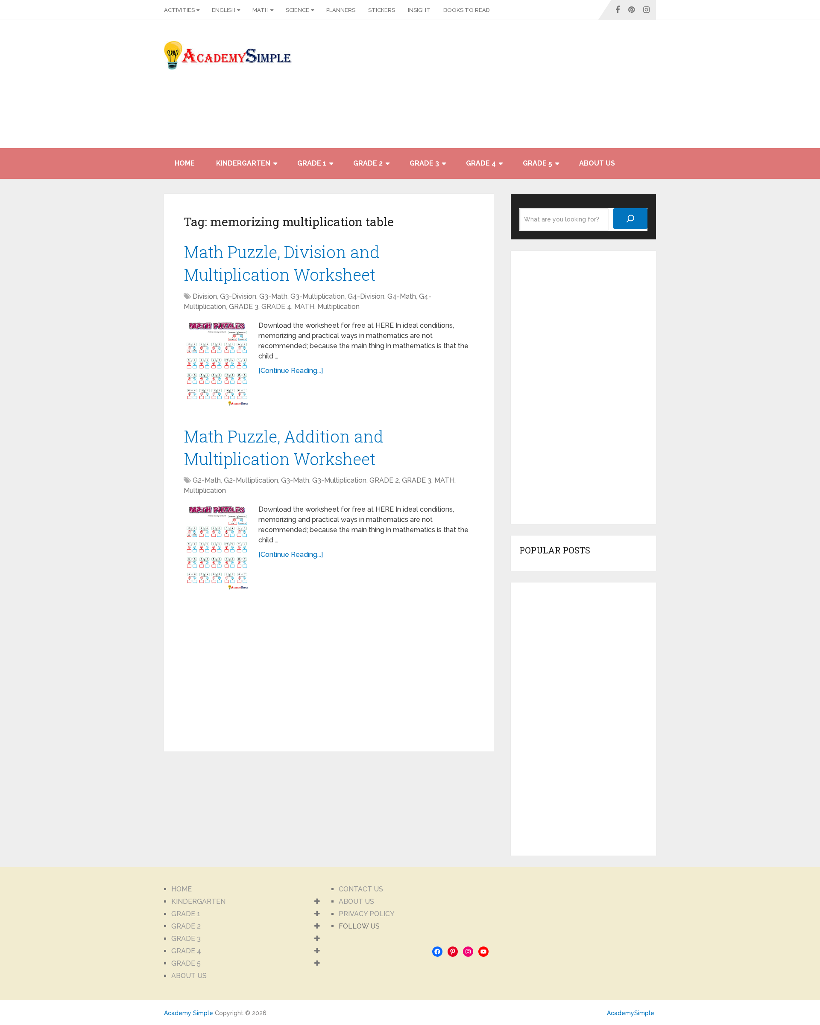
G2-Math (207, 480)
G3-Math (273, 296)
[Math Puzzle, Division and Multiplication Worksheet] (217, 363)
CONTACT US (361, 889)
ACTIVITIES (179, 10)
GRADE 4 (481, 163)
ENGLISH (223, 10)
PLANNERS (340, 10)
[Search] (630, 218)
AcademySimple (630, 1013)
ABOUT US (597, 163)
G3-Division (238, 296)
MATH (260, 10)
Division (205, 296)
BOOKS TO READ (466, 10)
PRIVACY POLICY (367, 914)
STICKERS (381, 10)
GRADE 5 (537, 163)
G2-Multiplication (251, 480)
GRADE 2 (368, 163)
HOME (185, 163)
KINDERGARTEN (243, 163)
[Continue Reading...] (290, 371)
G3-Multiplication (317, 296)
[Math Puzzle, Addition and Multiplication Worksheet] (217, 547)
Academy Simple (188, 1013)
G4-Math (401, 296)
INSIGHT (419, 10)
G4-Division (366, 296)
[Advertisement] (579, 88)
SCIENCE (297, 10)
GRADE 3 (424, 163)
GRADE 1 (311, 163)
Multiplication (338, 307)
